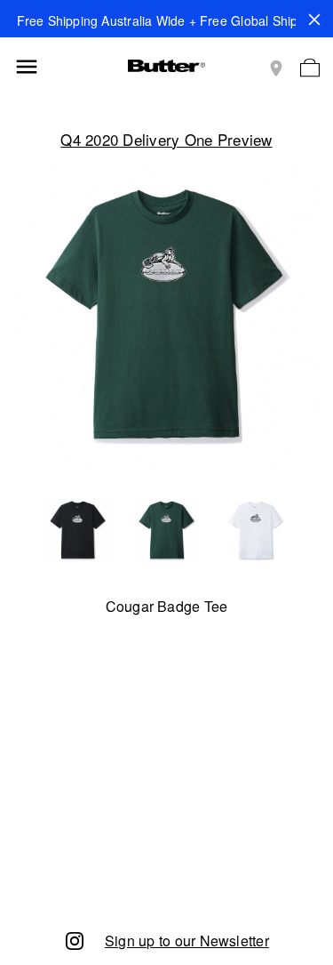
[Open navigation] (26, 66)
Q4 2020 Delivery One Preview (166, 139)
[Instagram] (74, 939)
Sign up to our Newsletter (187, 940)
